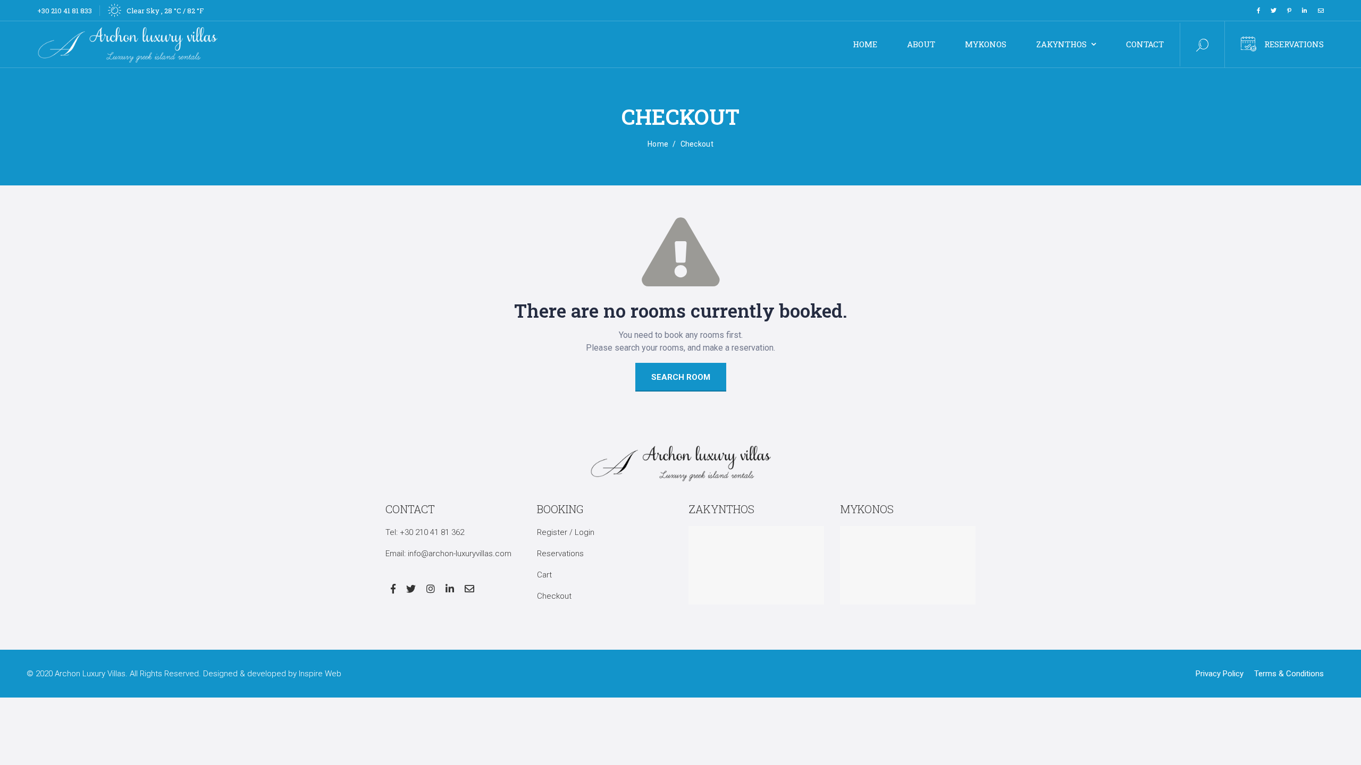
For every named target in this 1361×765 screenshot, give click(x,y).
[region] (138, 688)
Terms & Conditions (1289, 673)
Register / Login (565, 532)
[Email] (1321, 10)
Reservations (1294, 44)
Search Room (680, 377)
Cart (544, 575)
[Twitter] (1273, 10)
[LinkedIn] (1305, 10)
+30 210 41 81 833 (64, 10)
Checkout (554, 596)
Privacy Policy (1220, 673)
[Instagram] (430, 589)
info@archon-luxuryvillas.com (459, 553)
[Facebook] (1258, 10)
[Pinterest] (1289, 10)
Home (658, 144)
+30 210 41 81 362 (432, 532)
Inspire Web (320, 673)
